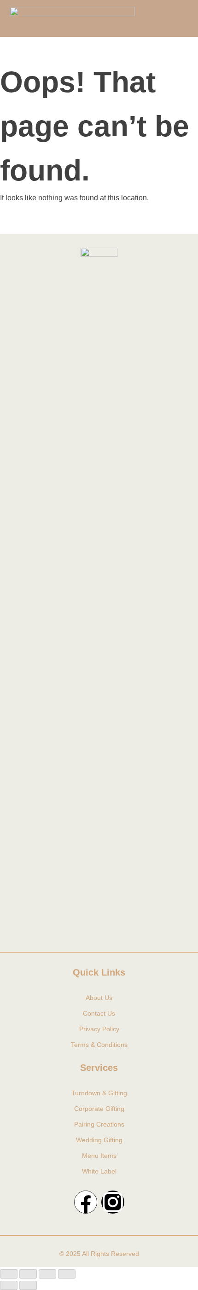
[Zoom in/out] (8, 1273)
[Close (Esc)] (67, 1273)
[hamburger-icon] (174, 18)
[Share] (47, 1273)
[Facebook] (85, 1202)
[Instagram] (112, 1202)
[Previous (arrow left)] (8, 1285)
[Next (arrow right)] (28, 1285)
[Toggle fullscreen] (28, 1273)
